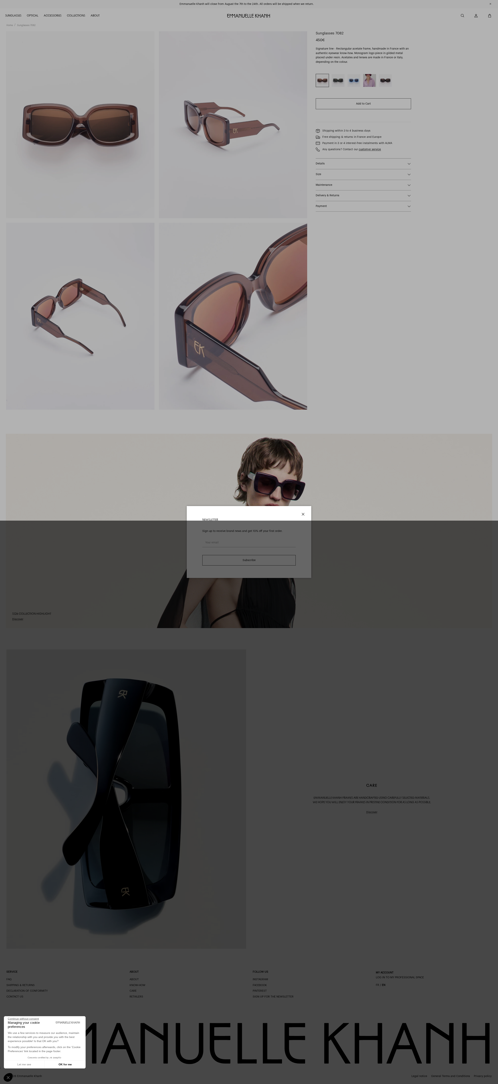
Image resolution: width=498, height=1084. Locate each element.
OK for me (65, 1064)
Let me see (24, 1064)
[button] (8, 1077)
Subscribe (249, 560)
